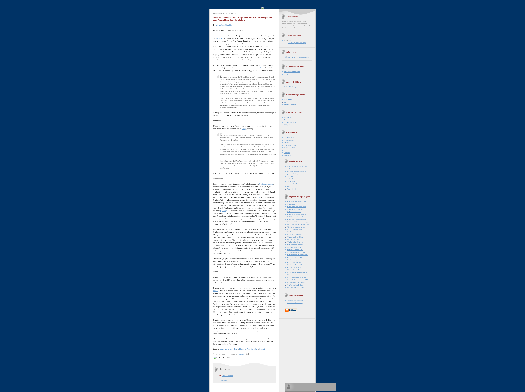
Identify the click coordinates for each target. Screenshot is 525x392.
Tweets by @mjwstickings (297, 43)
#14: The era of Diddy (294, 234)
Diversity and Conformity (295, 303)
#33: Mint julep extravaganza (296, 282)
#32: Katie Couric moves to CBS (297, 280)
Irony (288, 186)
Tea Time (290, 176)
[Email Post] (247, 354)
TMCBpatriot (288, 155)
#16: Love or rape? (293, 239)
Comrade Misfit (289, 137)
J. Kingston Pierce (290, 145)
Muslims (242, 349)
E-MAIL (286, 74)
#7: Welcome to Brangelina (295, 217)
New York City (252, 349)
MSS (285, 150)
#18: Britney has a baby (295, 244)
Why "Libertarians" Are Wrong (297, 166)
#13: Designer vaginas (294, 232)
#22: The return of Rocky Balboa (297, 255)
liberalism (228, 349)
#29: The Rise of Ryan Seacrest (297, 272)
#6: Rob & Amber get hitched (296, 214)
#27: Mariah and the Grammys (297, 267)
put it (244, 129)
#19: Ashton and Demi (294, 247)
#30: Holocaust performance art (297, 275)
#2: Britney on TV (292, 204)
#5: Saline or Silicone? (294, 212)
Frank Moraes (289, 140)
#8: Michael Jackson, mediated (297, 219)
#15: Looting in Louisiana (295, 237)
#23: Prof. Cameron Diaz (295, 257)
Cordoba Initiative (266, 184)
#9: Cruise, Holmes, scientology (297, 222)
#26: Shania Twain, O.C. (295, 265)
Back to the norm (292, 179)
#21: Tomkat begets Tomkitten (297, 252)
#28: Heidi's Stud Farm (294, 270)
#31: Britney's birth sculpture (296, 277)
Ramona (287, 153)
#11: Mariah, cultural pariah (296, 227)
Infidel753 (287, 142)
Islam (221, 349)
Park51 (219, 38)
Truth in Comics (292, 189)
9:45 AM (241, 354)
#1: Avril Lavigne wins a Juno (296, 201)
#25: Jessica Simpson (294, 262)
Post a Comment (227, 376)
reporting (223, 211)
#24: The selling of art (294, 260)
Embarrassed (291, 181)
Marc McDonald (289, 147)
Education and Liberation (295, 300)
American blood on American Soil (297, 171)
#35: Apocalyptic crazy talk (296, 287)
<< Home (224, 380)
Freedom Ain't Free (293, 184)
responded (258, 68)
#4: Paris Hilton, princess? (295, 209)
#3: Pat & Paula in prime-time (296, 207)
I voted (289, 169)
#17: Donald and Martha (295, 242)
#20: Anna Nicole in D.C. (295, 250)
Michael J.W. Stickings (224, 25)
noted (258, 197)
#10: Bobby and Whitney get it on (298, 224)
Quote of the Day (292, 174)
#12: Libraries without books (296, 229)
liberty (236, 349)
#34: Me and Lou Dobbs (295, 285)
